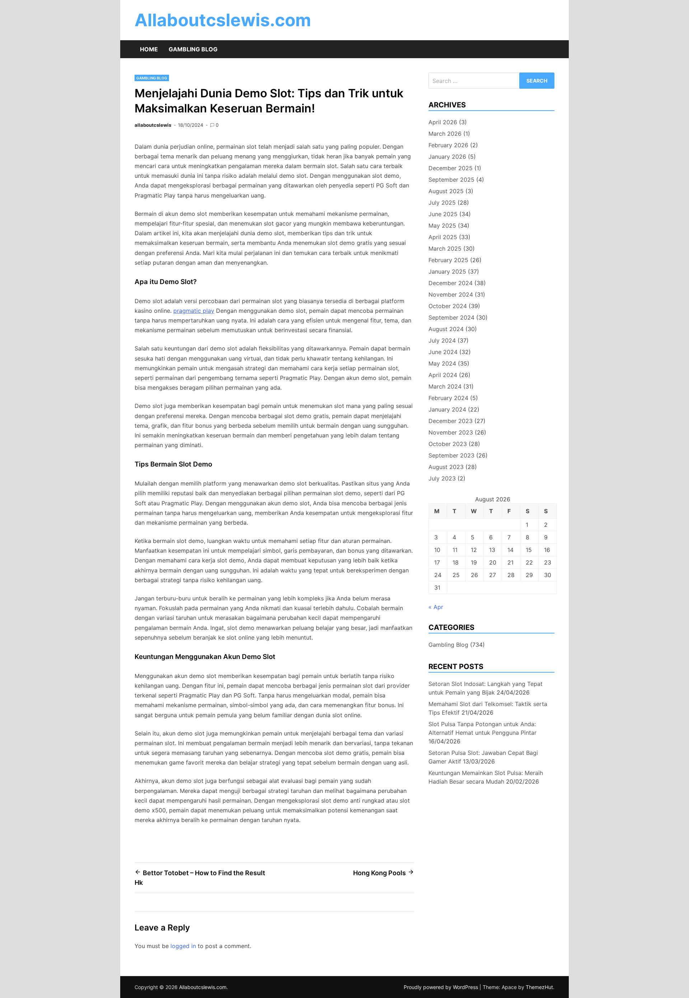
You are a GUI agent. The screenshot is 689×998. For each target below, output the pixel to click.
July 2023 (442, 478)
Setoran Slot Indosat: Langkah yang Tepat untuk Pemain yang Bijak (485, 688)
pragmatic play (193, 310)
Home (149, 49)
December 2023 (450, 420)
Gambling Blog (193, 49)
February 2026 (448, 145)
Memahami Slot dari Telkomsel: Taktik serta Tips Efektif (487, 708)
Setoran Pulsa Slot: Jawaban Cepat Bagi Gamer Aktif (483, 757)
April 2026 (442, 122)
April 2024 (442, 375)
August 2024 (446, 329)
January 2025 (447, 271)
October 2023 (447, 443)
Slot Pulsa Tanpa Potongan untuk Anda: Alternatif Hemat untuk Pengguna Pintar (482, 728)
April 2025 (442, 237)
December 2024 (450, 283)
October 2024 (447, 306)
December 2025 (450, 168)
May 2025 (442, 225)
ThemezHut (539, 987)
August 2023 (446, 466)
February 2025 (448, 260)
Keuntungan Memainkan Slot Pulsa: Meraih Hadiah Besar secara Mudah (485, 777)
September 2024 (451, 317)
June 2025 (443, 214)
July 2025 (442, 202)
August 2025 (446, 191)
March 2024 (444, 386)
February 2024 (448, 397)
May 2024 (442, 363)
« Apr (435, 607)
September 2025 (451, 179)
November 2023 (450, 432)
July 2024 (442, 340)
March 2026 (444, 133)
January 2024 (447, 409)
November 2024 (450, 294)
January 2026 (447, 156)
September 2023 (451, 455)
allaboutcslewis (153, 125)
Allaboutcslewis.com (223, 20)
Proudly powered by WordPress (441, 987)
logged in (183, 946)
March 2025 (444, 248)
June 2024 (443, 352)
